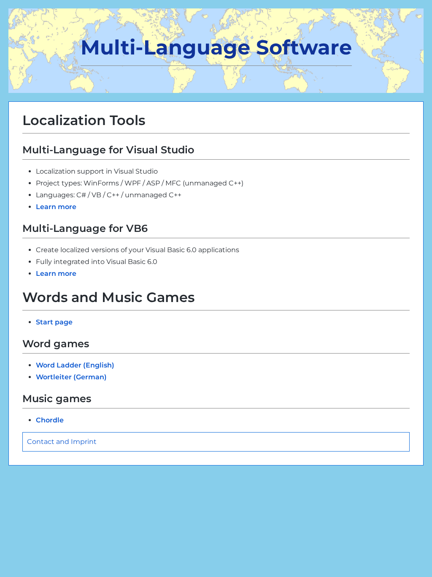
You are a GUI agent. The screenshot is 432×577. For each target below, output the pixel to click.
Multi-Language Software (216, 47)
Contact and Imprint (62, 442)
